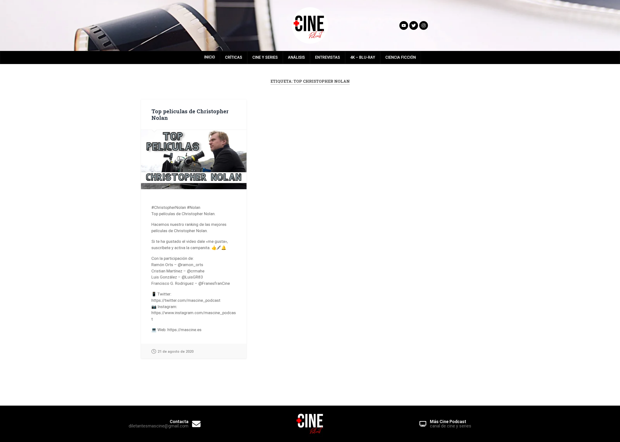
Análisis (296, 57)
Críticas (233, 57)
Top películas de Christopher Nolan (190, 114)
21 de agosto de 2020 (176, 352)
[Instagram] (423, 25)
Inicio (209, 57)
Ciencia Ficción (400, 57)
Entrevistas (327, 57)
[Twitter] (413, 25)
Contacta (179, 421)
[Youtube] (403, 25)
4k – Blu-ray (362, 57)
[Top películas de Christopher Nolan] (194, 159)
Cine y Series (265, 57)
